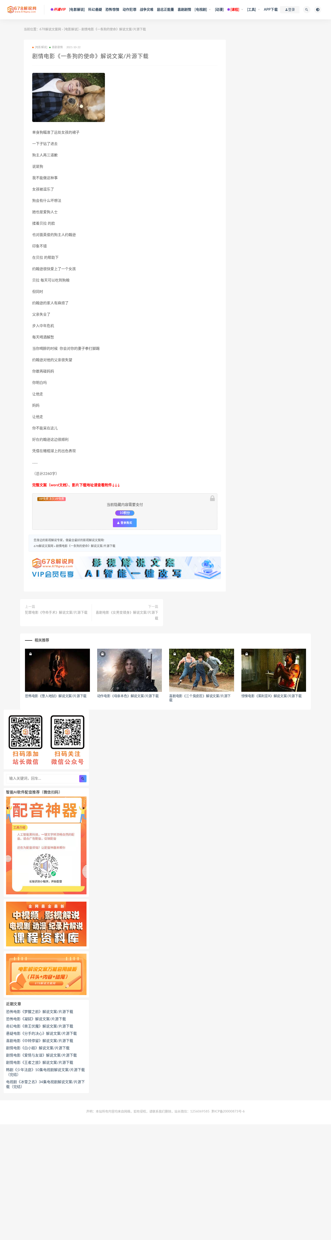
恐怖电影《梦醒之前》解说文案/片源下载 (39, 1012)
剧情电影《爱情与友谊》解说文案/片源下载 (41, 1055)
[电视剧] (201, 9)
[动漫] (219, 9)
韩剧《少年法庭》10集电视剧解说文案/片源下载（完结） (45, 1072)
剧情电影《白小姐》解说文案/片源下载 (38, 1048)
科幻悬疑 (95, 9)
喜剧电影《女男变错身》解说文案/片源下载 (127, 615)
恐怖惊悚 (112, 9)
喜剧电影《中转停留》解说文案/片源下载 (39, 1041)
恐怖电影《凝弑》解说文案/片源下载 (36, 1019)
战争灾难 (147, 9)
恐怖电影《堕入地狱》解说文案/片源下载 (56, 696)
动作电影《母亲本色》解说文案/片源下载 (128, 696)
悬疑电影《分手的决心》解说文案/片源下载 (41, 1033)
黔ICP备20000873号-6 (228, 1111)
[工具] (251, 9)
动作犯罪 (129, 9)
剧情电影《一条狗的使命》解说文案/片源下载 (85, 546)
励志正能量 (165, 9)
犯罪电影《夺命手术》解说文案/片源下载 (56, 612)
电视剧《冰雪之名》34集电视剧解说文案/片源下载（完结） (45, 1084)
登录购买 (126, 522)
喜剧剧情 (184, 9)
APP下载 (271, 9)
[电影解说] (77, 9)
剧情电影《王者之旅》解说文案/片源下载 (39, 1063)
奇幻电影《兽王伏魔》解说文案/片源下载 (39, 1026)
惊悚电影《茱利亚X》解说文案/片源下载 (271, 696)
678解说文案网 (50, 29)
